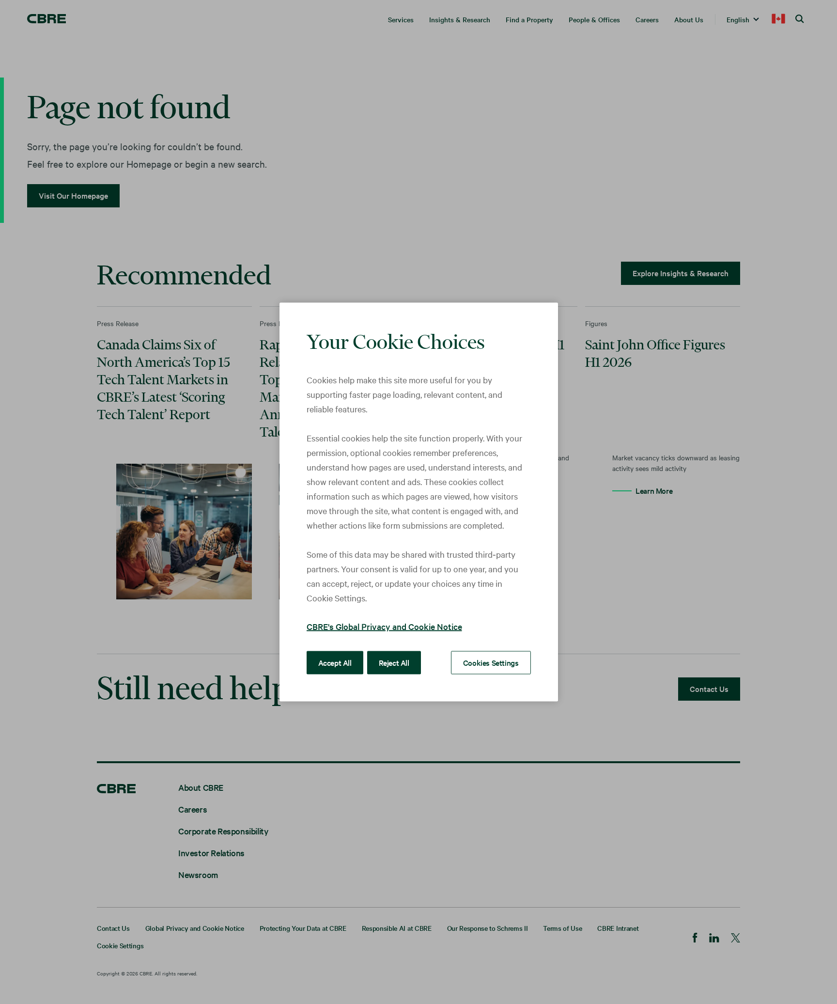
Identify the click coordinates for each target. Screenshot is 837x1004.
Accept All (335, 662)
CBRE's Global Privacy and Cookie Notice (384, 626)
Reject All (394, 662)
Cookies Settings (491, 662)
